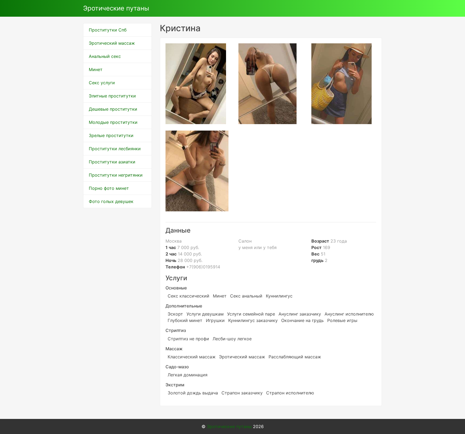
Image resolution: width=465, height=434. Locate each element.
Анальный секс (105, 56)
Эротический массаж (112, 43)
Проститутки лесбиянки (115, 148)
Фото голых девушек (111, 201)
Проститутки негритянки (116, 175)
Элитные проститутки (112, 96)
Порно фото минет (109, 188)
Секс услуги (102, 82)
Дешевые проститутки (113, 109)
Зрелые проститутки (111, 135)
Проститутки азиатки (112, 161)
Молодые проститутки (113, 122)
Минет (96, 69)
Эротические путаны (116, 8)
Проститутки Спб (107, 30)
